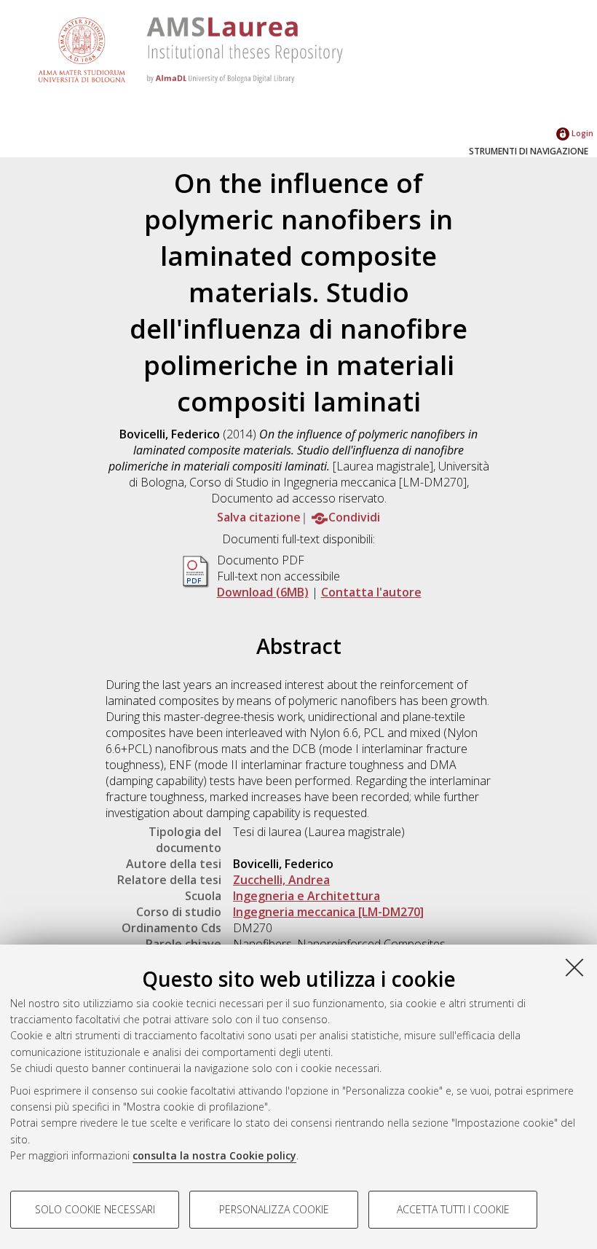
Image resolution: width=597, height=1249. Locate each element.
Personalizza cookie (274, 1209)
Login (581, 132)
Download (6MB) (263, 592)
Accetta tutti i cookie (453, 1209)
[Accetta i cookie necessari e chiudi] (574, 967)
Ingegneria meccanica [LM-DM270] (328, 912)
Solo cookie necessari (95, 1209)
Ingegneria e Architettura (306, 896)
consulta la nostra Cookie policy (214, 1155)
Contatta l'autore (371, 592)
